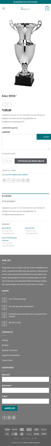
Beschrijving (7, 196)
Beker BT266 (30, 228)
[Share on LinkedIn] (28, 180)
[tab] (25, 196)
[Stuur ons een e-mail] (14, 418)
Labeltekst (6, 132)
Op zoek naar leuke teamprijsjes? (21, 306)
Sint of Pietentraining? (17, 299)
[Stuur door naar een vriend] (18, 180)
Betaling (5, 345)
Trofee (19, 175)
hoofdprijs (14, 175)
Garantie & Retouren (9, 350)
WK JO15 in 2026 (15, 322)
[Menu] (3, 8)
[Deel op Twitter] (14, 180)
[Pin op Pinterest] (23, 180)
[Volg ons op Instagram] (9, 418)
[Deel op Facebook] (9, 180)
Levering (5, 340)
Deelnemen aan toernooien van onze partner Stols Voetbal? (28, 315)
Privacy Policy (7, 360)
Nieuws (16, 438)
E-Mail (5, 396)
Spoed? (46, 136)
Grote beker (8, 175)
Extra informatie (8, 201)
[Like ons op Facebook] (4, 418)
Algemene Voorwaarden (11, 355)
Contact (34, 438)
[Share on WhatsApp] (4, 180)
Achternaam (7, 385)
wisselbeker (25, 175)
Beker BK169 (6, 228)
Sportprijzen (25, 438)
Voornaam (6, 374)
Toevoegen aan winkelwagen (30, 161)
